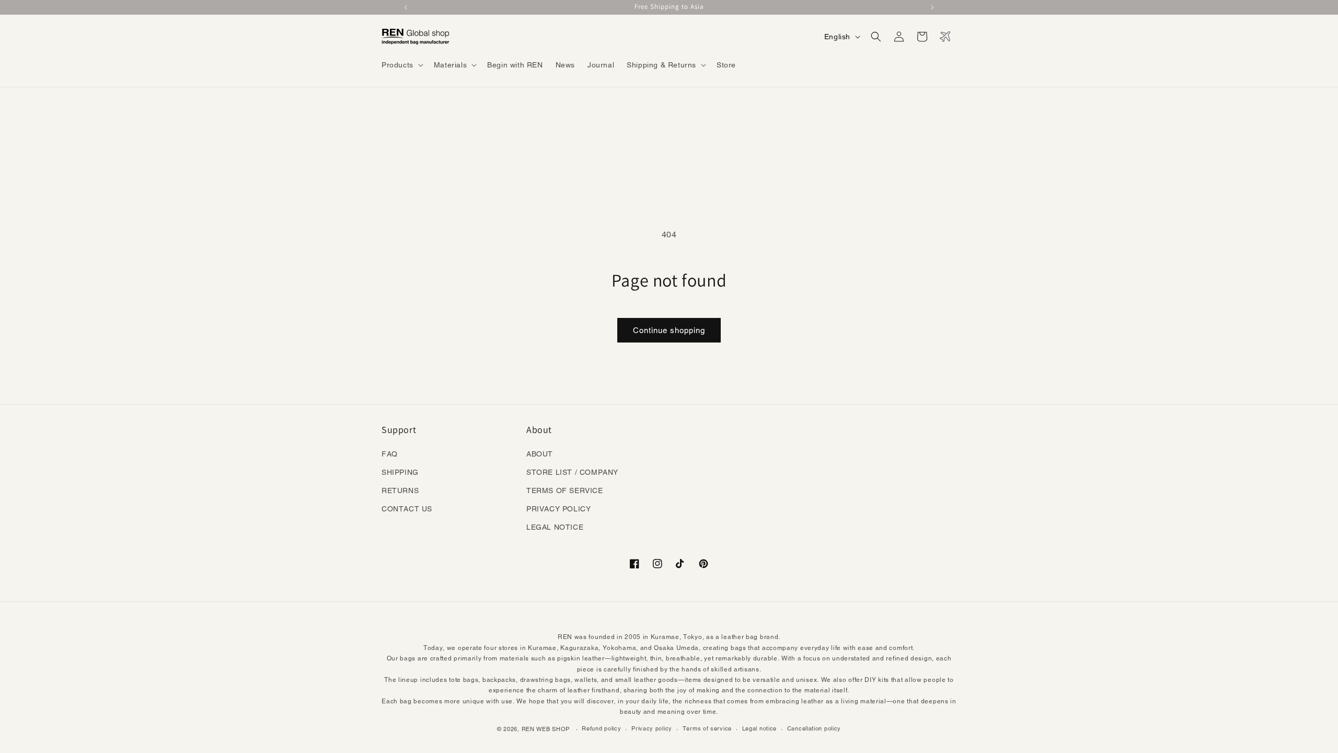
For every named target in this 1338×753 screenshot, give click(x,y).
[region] (669, 7)
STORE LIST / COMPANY (572, 472)
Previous (406, 7)
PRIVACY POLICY (558, 509)
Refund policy (601, 728)
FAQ (390, 454)
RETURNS (400, 490)
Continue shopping (669, 330)
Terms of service (707, 728)
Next (931, 7)
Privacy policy (651, 728)
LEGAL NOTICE (554, 527)
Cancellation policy (814, 728)
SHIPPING (400, 472)
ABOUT (539, 454)
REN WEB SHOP (546, 729)
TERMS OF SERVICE (564, 490)
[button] (401, 65)
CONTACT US (407, 509)
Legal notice (759, 728)
